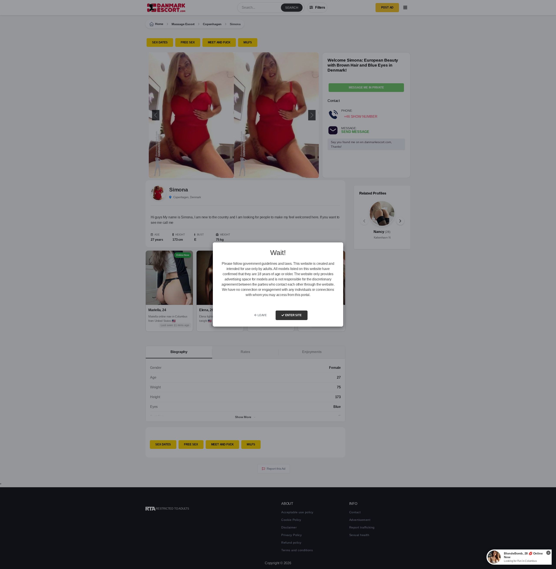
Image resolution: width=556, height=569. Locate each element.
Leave (262, 315)
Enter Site (293, 315)
